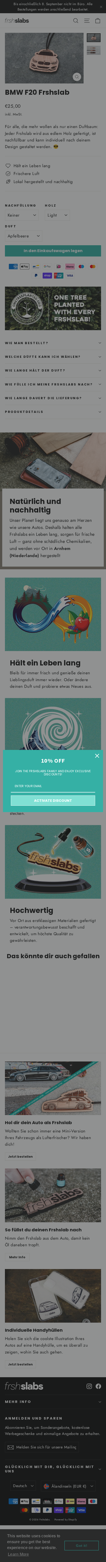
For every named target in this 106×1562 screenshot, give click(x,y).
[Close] (97, 756)
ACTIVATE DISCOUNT (53, 800)
